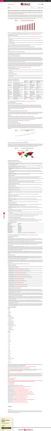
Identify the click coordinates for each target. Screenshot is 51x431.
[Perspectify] (4, 215)
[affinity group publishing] (4, 216)
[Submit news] (4, 213)
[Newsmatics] (4, 217)
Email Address (3, 425)
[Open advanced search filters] (39, 7)
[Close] (11, 418)
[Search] (38, 7)
